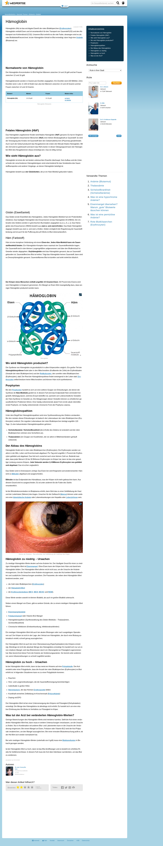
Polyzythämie (54, 694)
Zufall (119, 136)
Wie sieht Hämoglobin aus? (100, 38)
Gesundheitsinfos (10, 14)
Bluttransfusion (69, 740)
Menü (66, 6)
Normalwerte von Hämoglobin (101, 33)
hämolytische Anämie (22, 497)
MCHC (41, 592)
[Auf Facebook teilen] (62, 787)
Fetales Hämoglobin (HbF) (100, 35)
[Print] (73, 787)
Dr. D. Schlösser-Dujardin (108, 119)
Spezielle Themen (22, 14)
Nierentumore (14, 690)
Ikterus (64, 494)
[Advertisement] (40, 53)
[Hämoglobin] (44, 324)
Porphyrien (17, 390)
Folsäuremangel (15, 616)
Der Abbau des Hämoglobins (101, 48)
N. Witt (102, 103)
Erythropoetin (39, 690)
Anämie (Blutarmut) (100, 181)
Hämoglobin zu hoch (98, 53)
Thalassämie (97, 185)
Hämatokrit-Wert (18, 588)
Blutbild (38, 14)
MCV (31, 592)
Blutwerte (32, 14)
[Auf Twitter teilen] (66, 787)
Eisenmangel (32, 566)
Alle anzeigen (93, 136)
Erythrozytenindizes (19, 592)
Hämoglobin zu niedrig (98, 51)
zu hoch (67, 98)
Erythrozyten (65, 28)
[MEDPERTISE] (15, 4)
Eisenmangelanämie (16, 612)
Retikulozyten (45, 374)
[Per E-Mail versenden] (70, 787)
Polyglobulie (67, 666)
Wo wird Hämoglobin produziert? (102, 40)
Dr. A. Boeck (104, 87)
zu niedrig (68, 100)
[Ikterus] (44, 527)
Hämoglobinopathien (98, 45)
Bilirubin (15, 474)
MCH (36, 592)
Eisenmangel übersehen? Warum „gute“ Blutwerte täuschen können (104, 207)
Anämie (79, 37)
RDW (50, 592)
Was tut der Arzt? (97, 56)
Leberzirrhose (72, 497)
